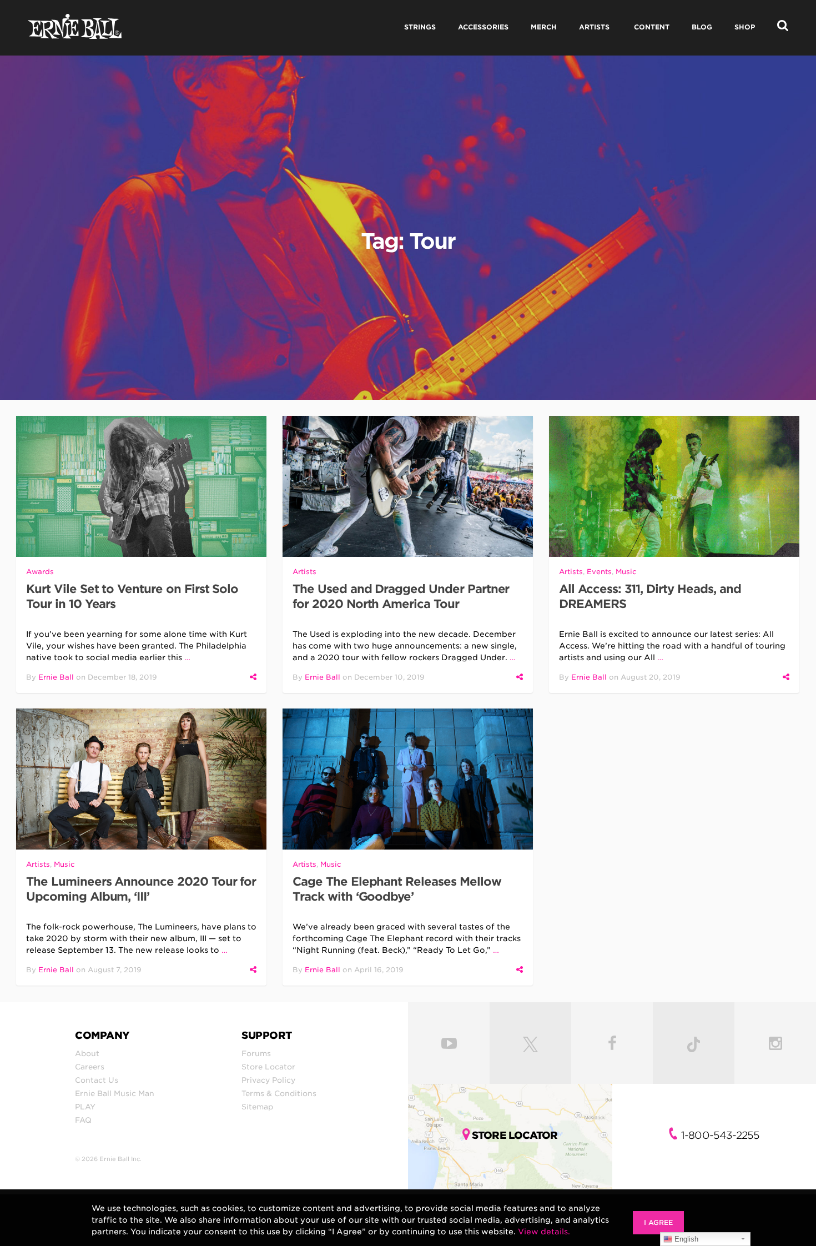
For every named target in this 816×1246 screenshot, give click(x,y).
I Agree (658, 1222)
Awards (40, 571)
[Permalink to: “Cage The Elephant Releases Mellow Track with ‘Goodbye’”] (408, 779)
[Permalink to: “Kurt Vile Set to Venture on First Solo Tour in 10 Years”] (141, 486)
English (685, 1239)
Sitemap (257, 1106)
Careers (89, 1066)
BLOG (702, 27)
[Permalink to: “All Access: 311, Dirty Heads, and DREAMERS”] (674, 486)
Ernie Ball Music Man (114, 1093)
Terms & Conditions (278, 1093)
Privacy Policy (268, 1080)
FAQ (83, 1120)
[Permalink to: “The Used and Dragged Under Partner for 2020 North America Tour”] (408, 486)
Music (626, 571)
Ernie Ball (56, 677)
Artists (304, 571)
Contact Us (96, 1080)
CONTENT (651, 27)
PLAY (85, 1106)
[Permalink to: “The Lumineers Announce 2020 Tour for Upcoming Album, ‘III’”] (141, 779)
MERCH (544, 27)
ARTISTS (594, 27)
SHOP (744, 27)
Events (599, 571)
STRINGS (420, 27)
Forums (256, 1053)
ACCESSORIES (483, 27)
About (87, 1053)
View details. (544, 1231)
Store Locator (268, 1066)
